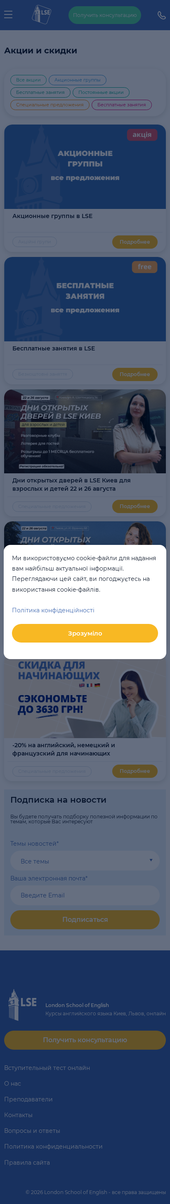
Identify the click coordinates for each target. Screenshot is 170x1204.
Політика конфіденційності (53, 610)
